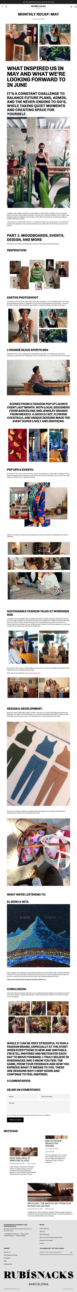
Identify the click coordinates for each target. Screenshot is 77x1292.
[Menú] (2, 7)
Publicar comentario (15, 1120)
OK (71, 1252)
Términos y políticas (68, 1289)
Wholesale (7, 1258)
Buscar (42, 1243)
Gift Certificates (44, 1234)
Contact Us (7, 1252)
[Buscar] (6, 7)
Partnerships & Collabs (10, 1255)
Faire (5, 1261)
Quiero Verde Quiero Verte (32, 673)
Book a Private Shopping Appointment (51, 1237)
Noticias (42, 1231)
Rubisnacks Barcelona (14, 1289)
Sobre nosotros (44, 1228)
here (44, 979)
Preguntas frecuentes (46, 1240)
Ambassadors (8, 1264)
